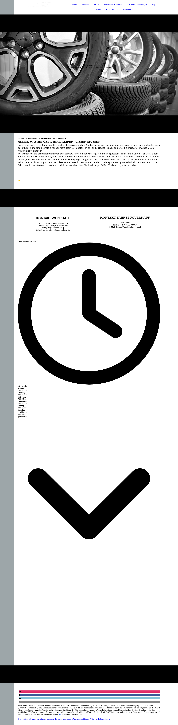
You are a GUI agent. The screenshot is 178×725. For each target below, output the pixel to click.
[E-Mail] (20, 698)
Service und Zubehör (112, 5)
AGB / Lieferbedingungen (99, 719)
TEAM (97, 5)
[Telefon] (20, 702)
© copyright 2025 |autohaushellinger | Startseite (36, 719)
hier (60, 714)
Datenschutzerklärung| (80, 719)
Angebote (85, 5)
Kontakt (58, 719)
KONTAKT (111, 10)
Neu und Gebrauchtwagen (137, 5)
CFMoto (98, 10)
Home (74, 5)
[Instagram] (20, 691)
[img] (39, 8)
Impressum (126, 10)
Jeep (153, 5)
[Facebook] (19, 695)
